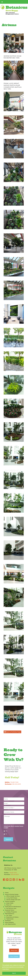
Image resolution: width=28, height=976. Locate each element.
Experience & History (12, 917)
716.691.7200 (13, 872)
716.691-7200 (14, 782)
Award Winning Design (11, 894)
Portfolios (8, 920)
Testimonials (9, 919)
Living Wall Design (11, 898)
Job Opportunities (10, 924)
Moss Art (8, 905)
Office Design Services (13, 896)
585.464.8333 (16, 784)
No (6, 834)
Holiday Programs (11, 912)
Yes (6, 831)
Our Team (9, 915)
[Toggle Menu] (2, 2)
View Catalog (14, 956)
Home (6, 892)
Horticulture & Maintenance (13, 906)
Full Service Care (11, 908)
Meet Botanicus (9, 913)
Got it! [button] (14, 973)
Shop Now (14, 950)
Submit (8, 839)
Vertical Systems (10, 901)
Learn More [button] (5, 969)
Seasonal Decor (9, 910)
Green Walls (9, 903)
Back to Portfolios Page (13, 732)
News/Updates (9, 922)
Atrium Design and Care (13, 899)
